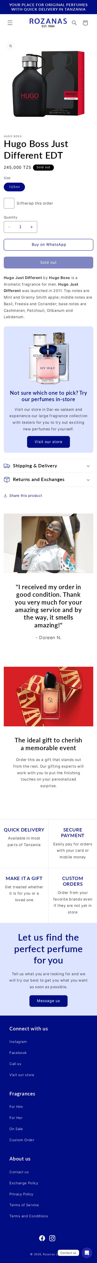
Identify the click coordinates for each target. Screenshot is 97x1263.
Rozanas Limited (55, 1254)
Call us (15, 1064)
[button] (9, 22)
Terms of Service (24, 1205)
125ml (17, 188)
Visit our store (49, 442)
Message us (48, 1001)
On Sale (16, 1129)
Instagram (18, 1042)
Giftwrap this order (35, 203)
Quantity (10, 217)
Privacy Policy (21, 1194)
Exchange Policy (23, 1183)
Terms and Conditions (28, 1216)
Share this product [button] (25, 496)
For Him (16, 1107)
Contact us (19, 1172)
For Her (15, 1118)
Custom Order (21, 1140)
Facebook (18, 1053)
